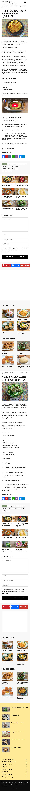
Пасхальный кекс (7, 319)
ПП (16, 168)
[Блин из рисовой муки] (21, 191)
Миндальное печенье (17, 732)
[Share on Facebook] (3, 156)
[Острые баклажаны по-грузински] (24, 346)
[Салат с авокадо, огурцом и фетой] (21, 203)
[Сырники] (8, 326)
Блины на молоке (16, 747)
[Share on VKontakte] (10, 156)
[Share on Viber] (16, 156)
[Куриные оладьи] (24, 313)
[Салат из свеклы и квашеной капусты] (21, 179)
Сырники (4, 332)
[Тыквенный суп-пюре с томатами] (8, 191)
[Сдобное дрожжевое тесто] (24, 360)
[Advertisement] (15, 285)
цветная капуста (7, 171)
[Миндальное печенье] (6, 734)
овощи (4, 166)
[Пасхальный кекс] (8, 313)
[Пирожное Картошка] (6, 725)
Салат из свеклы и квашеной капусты (22, 184)
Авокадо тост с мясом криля (7, 184)
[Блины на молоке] (6, 749)
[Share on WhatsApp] (13, 156)
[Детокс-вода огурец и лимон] (6, 709)
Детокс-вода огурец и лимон (19, 707)
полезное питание (14, 166)
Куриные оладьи (22, 319)
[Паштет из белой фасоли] (6, 742)
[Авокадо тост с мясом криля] (8, 179)
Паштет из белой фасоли (18, 739)
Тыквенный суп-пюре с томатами (7, 196)
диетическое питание (14, 164)
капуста (24, 164)
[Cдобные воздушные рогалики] (8, 346)
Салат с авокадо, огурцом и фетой (21, 209)
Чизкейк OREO (15, 715)
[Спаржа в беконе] (8, 203)
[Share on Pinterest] (6, 156)
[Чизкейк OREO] (6, 717)
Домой (3, 6)
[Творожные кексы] (8, 360)
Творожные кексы (7, 366)
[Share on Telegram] (23, 156)
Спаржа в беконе (7, 208)
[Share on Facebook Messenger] (20, 156)
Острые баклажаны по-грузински (23, 352)
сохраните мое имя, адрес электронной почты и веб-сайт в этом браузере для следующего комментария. (15, 250)
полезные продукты (8, 168)
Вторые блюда (8, 6)
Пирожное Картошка (17, 723)
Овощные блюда (15, 6)
